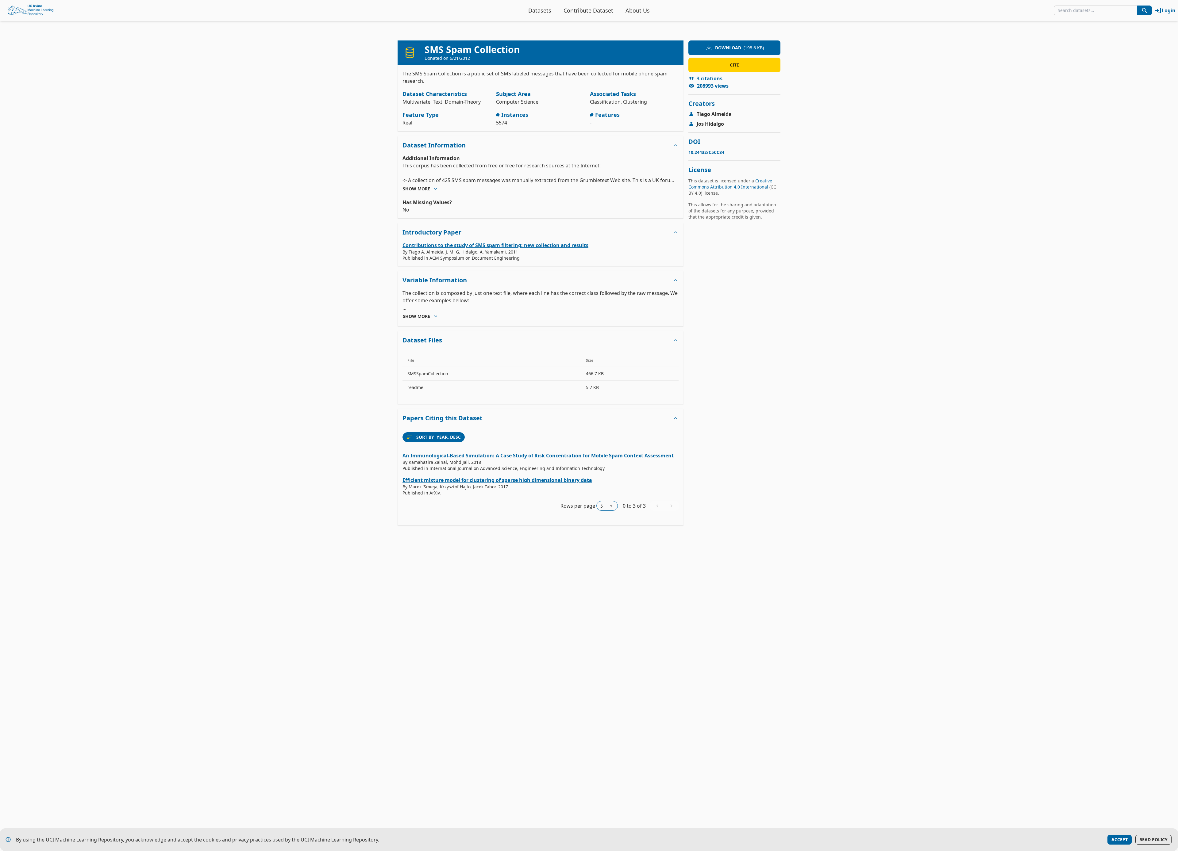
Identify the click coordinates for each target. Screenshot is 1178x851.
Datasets (539, 10)
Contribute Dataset (588, 10)
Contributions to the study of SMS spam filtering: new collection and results (495, 245)
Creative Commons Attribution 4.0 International (730, 184)
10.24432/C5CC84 (706, 152)
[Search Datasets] (1144, 10)
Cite (734, 65)
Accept (1119, 839)
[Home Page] (30, 10)
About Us (638, 10)
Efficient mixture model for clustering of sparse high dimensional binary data (497, 480)
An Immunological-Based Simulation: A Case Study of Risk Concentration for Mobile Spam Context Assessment (538, 455)
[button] (540, 145)
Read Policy (1153, 839)
